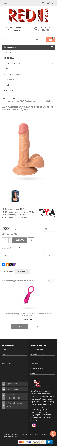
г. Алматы (16, 30)
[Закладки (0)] (42, 3)
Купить (20, 240)
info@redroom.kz (13, 389)
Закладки (34, 359)
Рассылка (34, 363)
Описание (8, 271)
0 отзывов (14, 248)
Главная (7, 52)
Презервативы (10, 80)
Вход (51, 3)
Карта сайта (6, 363)
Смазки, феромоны (12, 74)
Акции (7, 85)
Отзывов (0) (22, 271)
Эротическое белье (12, 63)
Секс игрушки (10, 58)
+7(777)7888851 (16, 27)
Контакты (8, 90)
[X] (11, 264)
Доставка (5, 354)
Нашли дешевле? (9, 233)
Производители (36, 368)
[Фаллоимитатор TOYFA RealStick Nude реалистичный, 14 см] (28, 150)
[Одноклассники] (7, 264)
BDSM (6, 69)
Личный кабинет (37, 349)
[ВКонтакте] (3, 264)
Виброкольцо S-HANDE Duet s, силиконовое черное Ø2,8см (28, 314)
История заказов (37, 354)
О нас (4, 349)
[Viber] (14, 264)
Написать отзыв (25, 248)
